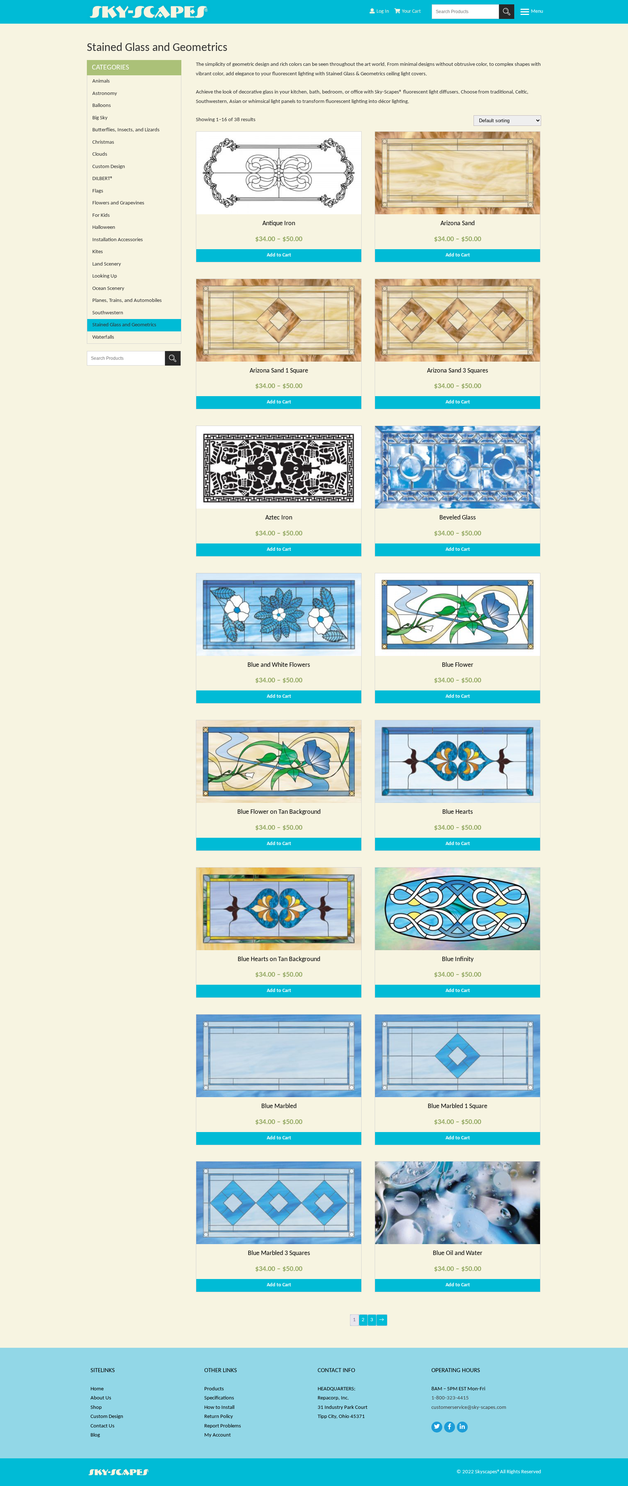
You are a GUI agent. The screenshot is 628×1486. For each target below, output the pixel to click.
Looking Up (104, 276)
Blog (95, 1435)
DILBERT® (102, 179)
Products (214, 1389)
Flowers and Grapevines (118, 203)
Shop (96, 1407)
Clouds (99, 154)
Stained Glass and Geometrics (124, 325)
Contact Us (102, 1426)
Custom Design (108, 167)
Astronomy (104, 93)
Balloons (101, 105)
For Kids (101, 215)
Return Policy (218, 1416)
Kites (97, 252)
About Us (100, 1398)
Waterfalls (103, 337)
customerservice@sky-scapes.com (468, 1407)
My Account (217, 1435)
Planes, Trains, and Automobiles (127, 300)
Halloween (103, 227)
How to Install (219, 1407)
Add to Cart (279, 255)
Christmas (103, 142)
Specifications (219, 1398)
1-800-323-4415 (450, 1398)
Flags (97, 191)
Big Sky (100, 118)
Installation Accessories (117, 240)
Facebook (449, 1427)
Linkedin (462, 1427)
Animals (101, 81)
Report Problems (222, 1426)
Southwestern (107, 313)
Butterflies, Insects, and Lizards (126, 130)
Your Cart (411, 11)
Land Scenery (106, 264)
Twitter (436, 1427)
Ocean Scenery (108, 288)
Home (97, 1389)
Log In (383, 11)
